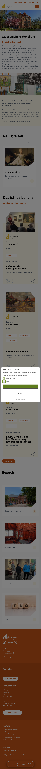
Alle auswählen (20, 386)
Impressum (18, 399)
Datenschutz (23, 399)
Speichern (20, 393)
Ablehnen (20, 389)
